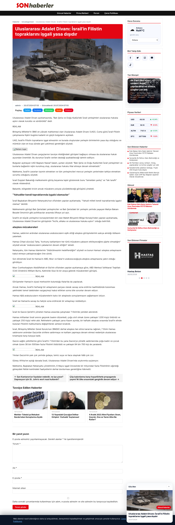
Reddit (59, 110)
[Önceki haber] (151, 82)
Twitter (27, 110)
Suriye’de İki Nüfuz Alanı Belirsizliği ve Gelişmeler (144, 159)
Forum (96, 13)
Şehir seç (134, 35)
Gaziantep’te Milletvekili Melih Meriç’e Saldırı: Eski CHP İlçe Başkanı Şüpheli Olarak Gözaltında (144, 175)
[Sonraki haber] (156, 82)
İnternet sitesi (19, 488)
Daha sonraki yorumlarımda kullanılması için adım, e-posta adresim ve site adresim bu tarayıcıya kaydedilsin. (65, 501)
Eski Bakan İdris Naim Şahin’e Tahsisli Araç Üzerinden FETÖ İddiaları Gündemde (143, 153)
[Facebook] (130, 58)
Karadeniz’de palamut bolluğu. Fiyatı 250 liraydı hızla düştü (143, 169)
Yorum (16, 443)
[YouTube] (152, 58)
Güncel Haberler (64, 13)
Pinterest (68, 110)
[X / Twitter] (138, 58)
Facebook (37, 110)
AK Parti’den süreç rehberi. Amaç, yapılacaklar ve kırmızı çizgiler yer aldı (144, 164)
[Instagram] (145, 58)
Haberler (16, 22)
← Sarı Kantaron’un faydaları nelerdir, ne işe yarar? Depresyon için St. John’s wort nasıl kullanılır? (38, 378)
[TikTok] (130, 65)
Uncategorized (28, 22)
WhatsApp (49, 110)
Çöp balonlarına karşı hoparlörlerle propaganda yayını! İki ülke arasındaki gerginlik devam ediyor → (94, 378)
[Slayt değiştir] (139, 278)
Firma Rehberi (82, 13)
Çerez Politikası (111, 13)
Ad (15, 468)
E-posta (17, 478)
